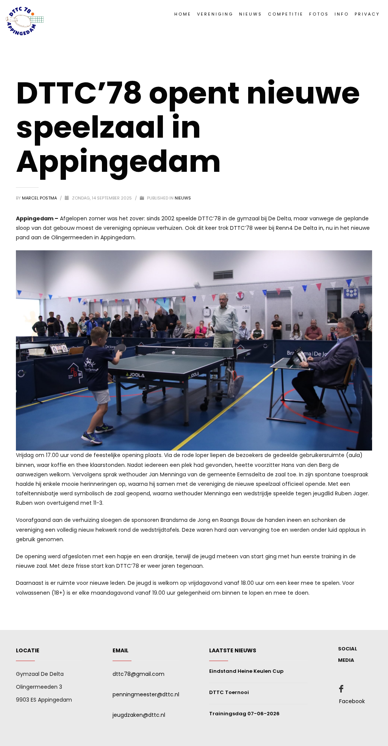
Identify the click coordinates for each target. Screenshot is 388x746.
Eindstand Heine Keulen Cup (246, 671)
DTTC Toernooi (229, 692)
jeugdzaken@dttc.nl (139, 715)
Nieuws (183, 198)
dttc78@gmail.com (138, 674)
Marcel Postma (40, 198)
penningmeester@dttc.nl (146, 694)
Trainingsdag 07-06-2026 (244, 713)
